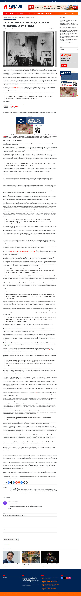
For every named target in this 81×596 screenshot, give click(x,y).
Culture (16, 13)
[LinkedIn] (14, 482)
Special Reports (8, 17)
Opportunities (40, 1)
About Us (13, 1)
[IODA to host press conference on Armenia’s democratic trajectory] (6, 106)
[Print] (27, 482)
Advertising (35, 1)
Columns (28, 13)
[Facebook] (9, 482)
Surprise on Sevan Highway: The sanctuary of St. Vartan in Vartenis (30, 564)
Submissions (19, 1)
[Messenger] (21, 482)
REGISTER (64, 65)
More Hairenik (46, 1)
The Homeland (5, 19)
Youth (42, 13)
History (53, 594)
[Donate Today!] (30, 125)
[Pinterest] (16, 482)
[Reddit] (19, 482)
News (5, 13)
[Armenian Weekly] (12, 7)
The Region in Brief (64, 42)
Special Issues (61, 594)
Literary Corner (35, 13)
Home (4, 17)
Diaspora (10, 13)
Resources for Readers (27, 1)
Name (4, 529)
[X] (11, 482)
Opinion (22, 13)
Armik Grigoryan (7, 28)
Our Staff (57, 594)
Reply (9, 508)
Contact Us (76, 594)
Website (32, 533)
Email (4, 533)
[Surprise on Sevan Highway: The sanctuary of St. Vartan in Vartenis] (31, 557)
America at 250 (49, 13)
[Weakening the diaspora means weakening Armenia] (11, 557)
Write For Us (67, 594)
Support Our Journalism (55, 1)
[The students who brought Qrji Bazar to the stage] (50, 557)
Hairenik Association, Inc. (21, 594)
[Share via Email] (24, 482)
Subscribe (66, 13)
